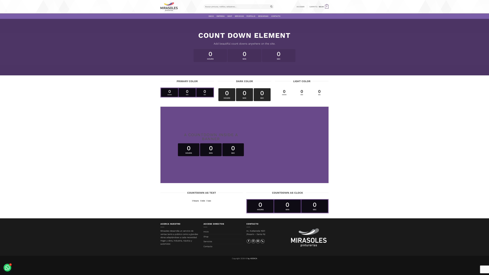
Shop (229, 16)
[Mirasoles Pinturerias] (169, 7)
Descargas (263, 16)
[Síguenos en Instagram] (253, 241)
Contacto (276, 16)
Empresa (221, 16)
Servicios (239, 16)
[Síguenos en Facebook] (249, 241)
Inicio (211, 16)
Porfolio (251, 16)
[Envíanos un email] (258, 241)
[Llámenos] (262, 241)
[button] (301, 6)
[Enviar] (271, 7)
